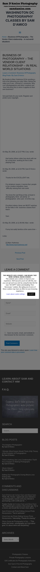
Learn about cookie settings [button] (15, 294)
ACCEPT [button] (31, 294)
